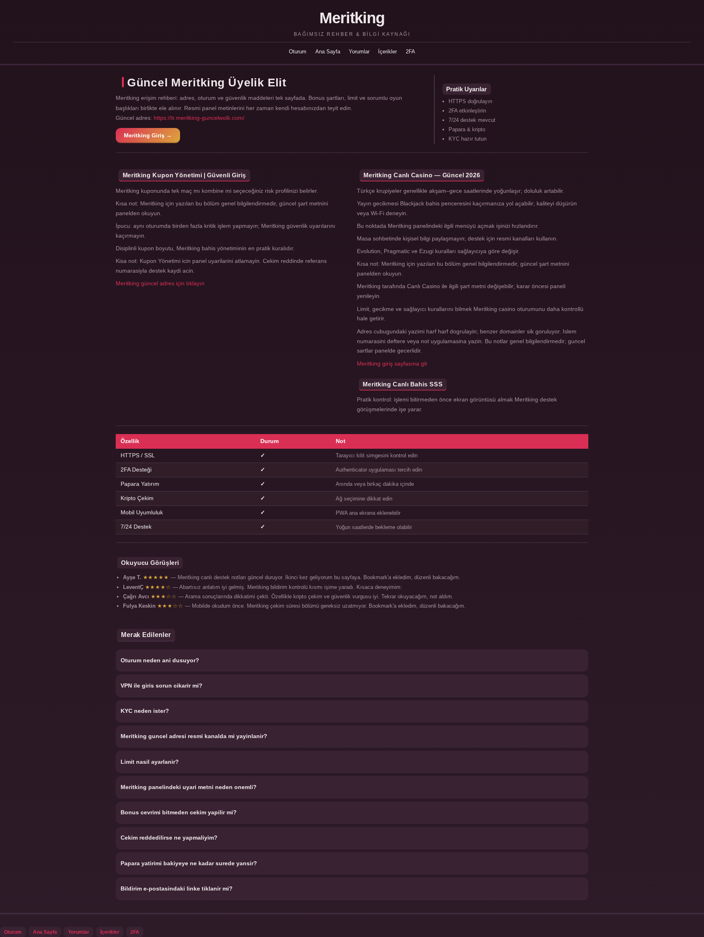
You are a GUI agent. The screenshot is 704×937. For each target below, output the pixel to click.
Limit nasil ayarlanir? (150, 761)
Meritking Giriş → (148, 135)
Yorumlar (359, 52)
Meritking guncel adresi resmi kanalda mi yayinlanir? (194, 736)
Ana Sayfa (327, 52)
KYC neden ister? (145, 711)
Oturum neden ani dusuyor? (160, 660)
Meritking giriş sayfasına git (392, 363)
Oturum (297, 52)
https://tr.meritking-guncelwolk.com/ (199, 118)
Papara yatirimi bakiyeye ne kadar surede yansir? (189, 863)
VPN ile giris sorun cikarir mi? (161, 685)
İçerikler (387, 52)
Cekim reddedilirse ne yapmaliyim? (169, 837)
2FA (410, 52)
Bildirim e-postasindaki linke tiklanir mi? (177, 888)
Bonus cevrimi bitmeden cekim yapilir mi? (179, 812)
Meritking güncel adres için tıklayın (160, 283)
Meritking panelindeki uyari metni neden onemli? (189, 787)
